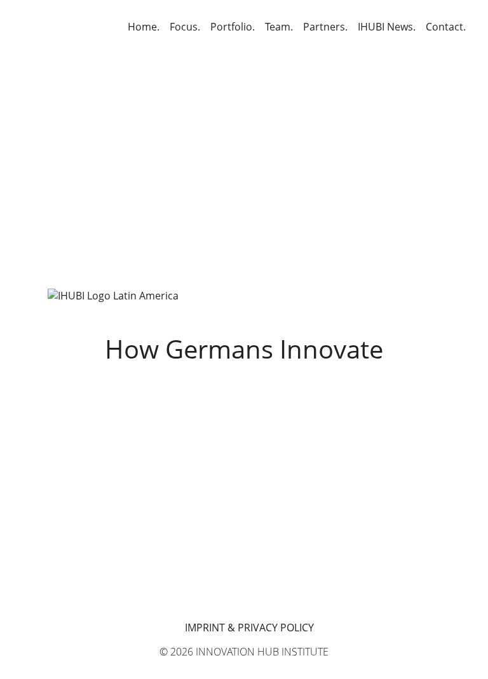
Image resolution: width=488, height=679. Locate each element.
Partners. (325, 27)
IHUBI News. (387, 27)
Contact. (446, 27)
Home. (143, 27)
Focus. (185, 27)
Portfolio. (232, 27)
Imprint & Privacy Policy (249, 627)
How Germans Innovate (244, 348)
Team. (279, 27)
